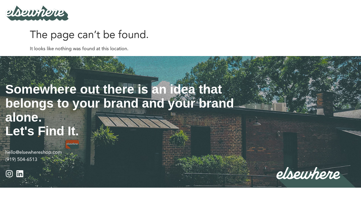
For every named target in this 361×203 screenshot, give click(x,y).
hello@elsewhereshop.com (33, 152)
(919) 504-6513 (21, 159)
